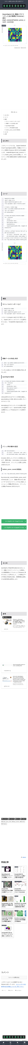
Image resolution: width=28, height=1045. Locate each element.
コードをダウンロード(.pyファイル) (14, 521)
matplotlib (12, 818)
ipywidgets (5, 818)
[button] (25, 526)
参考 (6, 134)
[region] (14, 219)
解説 (6, 119)
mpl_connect (16, 821)
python (18, 818)
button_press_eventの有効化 (13, 129)
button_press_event (7, 821)
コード (6, 117)
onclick (23, 821)
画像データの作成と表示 (12, 123)
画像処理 (24, 818)
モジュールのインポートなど (13, 121)
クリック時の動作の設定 (12, 127)
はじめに (7, 115)
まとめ (6, 132)
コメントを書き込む (14, 977)
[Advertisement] (14, 64)
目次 (12, 112)
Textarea (5, 824)
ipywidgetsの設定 (10, 125)
